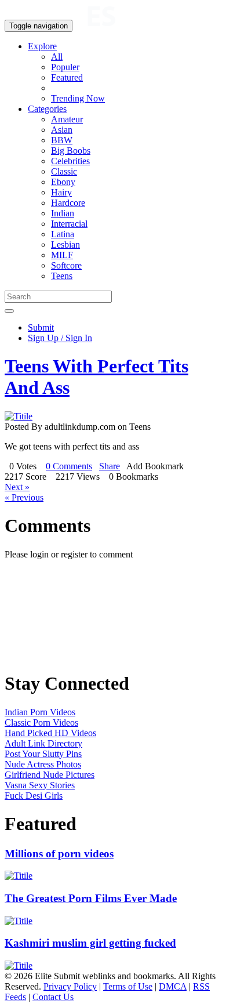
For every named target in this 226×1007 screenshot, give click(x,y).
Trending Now (78, 98)
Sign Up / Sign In (60, 338)
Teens (61, 276)
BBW (61, 140)
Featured (67, 77)
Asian (61, 130)
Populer (65, 67)
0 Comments (69, 466)
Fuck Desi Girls (34, 795)
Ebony (63, 182)
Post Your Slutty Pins (43, 754)
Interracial (69, 224)
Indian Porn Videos (40, 712)
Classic (64, 171)
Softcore (66, 265)
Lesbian (65, 244)
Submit (41, 327)
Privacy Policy (70, 986)
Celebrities (70, 161)
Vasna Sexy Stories (40, 785)
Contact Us (53, 997)
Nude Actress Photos (43, 764)
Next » (17, 487)
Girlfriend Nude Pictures (49, 775)
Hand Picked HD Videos (50, 733)
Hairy (61, 192)
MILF (62, 255)
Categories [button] (47, 109)
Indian (62, 213)
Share (109, 466)
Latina (62, 234)
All (57, 56)
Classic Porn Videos (41, 722)
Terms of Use (127, 986)
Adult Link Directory (43, 743)
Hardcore (68, 203)
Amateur (67, 119)
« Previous (24, 497)
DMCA (173, 986)
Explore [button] (42, 46)
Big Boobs (70, 150)
